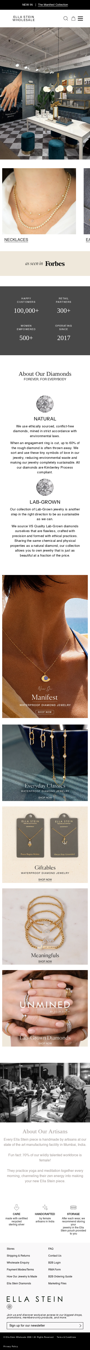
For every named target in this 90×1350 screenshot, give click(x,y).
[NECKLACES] (39, 204)
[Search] (66, 18)
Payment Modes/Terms (20, 1270)
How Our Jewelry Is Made (22, 1276)
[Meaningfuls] (45, 926)
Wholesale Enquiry (18, 1263)
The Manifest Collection (53, 4)
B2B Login (54, 1263)
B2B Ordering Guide (60, 1276)
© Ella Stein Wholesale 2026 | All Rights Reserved (28, 1337)
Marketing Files (57, 1283)
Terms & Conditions (66, 1337)
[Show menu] (81, 18)
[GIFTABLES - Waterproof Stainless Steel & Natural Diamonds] (45, 844)
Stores (10, 1249)
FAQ (50, 1249)
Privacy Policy (10, 1347)
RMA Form (54, 1270)
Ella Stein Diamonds (19, 1283)
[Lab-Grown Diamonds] (45, 1008)
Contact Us (54, 1256)
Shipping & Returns (18, 1256)
